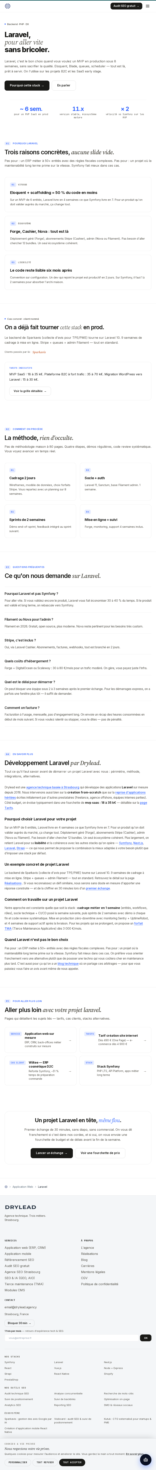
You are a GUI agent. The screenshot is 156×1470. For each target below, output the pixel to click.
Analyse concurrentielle (68, 1393)
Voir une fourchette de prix (100, 1153)
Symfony (125, 843)
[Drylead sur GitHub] (15, 1229)
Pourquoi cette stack (27, 85)
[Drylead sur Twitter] (23, 1229)
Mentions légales (93, 1272)
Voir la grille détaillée (30, 391)
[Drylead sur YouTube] (30, 1229)
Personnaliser (18, 1462)
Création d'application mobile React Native (26, 1430)
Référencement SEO (19, 1260)
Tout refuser (45, 1462)
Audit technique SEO (17, 1393)
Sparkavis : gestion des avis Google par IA (28, 1420)
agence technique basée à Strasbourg (52, 787)
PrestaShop (11, 1379)
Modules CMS (15, 1290)
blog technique (68, 963)
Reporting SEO (62, 1404)
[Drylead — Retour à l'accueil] (8, 6)
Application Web (23, 1186)
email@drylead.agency (21, 1307)
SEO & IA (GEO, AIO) (20, 1278)
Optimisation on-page (117, 1399)
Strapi (21, 848)
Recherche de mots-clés (119, 1393)
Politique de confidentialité (99, 1284)
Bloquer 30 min (19, 1323)
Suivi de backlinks (65, 1399)
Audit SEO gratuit (126, 5)
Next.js (138, 843)
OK (146, 1337)
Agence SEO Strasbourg (22, 1272)
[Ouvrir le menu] (147, 6)
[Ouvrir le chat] (145, 1459)
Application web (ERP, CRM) (25, 1248)
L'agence (87, 1248)
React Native (61, 1373)
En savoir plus (135, 1453)
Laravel (10, 848)
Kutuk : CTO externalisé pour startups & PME (127, 1420)
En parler (63, 85)
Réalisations (13, 883)
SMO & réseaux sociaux (118, 1404)
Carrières (87, 1266)
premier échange (98, 888)
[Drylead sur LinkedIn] (8, 1229)
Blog (84, 1260)
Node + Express (113, 1368)
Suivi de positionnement (19, 1399)
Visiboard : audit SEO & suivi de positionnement (72, 1420)
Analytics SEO (13, 1404)
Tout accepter (72, 1462)
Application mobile (18, 1254)
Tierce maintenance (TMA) (24, 1284)
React (8, 1368)
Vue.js (57, 1368)
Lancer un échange (52, 1153)
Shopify (108, 1373)
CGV (84, 1278)
